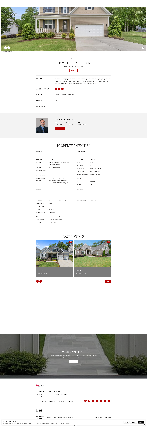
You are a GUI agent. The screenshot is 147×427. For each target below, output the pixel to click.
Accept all (140, 422)
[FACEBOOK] (89, 401)
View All (107, 281)
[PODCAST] (109, 401)
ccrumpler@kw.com (41, 396)
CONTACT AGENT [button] (60, 128)
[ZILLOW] (105, 401)
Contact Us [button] (73, 361)
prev (5, 47)
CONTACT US (70, 401)
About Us (44, 401)
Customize (133, 422)
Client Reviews (61, 401)
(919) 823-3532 (70, 124)
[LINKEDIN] (93, 401)
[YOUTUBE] (101, 401)
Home (37, 401)
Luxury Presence (69, 417)
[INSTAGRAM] (85, 401)
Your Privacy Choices (73, 425)
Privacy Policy (107, 417)
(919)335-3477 (39, 394)
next (8, 47)
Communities (52, 401)
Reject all (126, 422)
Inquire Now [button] (73, 70)
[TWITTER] (97, 401)
